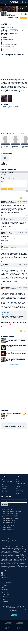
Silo (17, 479)
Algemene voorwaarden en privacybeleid (9, 609)
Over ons (17, 606)
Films (6, 4)
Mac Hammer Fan (7, 201)
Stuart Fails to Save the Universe (21, 492)
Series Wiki (19, 607)
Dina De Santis (4, 31)
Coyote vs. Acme (5, 484)
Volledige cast (24, 133)
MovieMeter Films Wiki (10, 607)
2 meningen (10, 172)
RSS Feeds (12, 610)
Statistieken (21, 9)
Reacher (18, 488)
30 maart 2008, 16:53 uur (22, 201)
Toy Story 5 (4, 491)
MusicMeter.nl (5, 591)
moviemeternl (6, 575)
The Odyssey (5, 479)
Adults (17, 481)
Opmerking (5, 178)
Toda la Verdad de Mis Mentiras (20, 484)
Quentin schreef (5, 312)
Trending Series (18, 476)
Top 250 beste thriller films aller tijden (10, 513)
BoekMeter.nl (5, 592)
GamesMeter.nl (5, 594)
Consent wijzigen (23, 609)
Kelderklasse (4, 598)
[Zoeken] (23, 2)
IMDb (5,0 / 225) (18, 106)
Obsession (4, 488)
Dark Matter (18, 478)
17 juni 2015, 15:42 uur (23, 264)
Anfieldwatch (5, 599)
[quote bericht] (26, 215)
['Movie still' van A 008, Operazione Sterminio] (6, 98)
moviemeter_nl (6, 577)
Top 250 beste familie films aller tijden (10, 515)
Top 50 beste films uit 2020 (8, 525)
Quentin (5, 246)
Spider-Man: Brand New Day (7, 482)
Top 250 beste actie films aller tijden (9, 516)
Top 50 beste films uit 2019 (8, 529)
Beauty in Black (19, 490)
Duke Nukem (6, 287)
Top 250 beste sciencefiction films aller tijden (11, 511)
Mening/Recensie (14, 178)
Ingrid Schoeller (12, 30)
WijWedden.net (5, 596)
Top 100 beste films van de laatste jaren (10, 518)
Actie (5, 23)
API (17, 610)
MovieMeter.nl (5, 589)
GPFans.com (4, 587)
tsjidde (5, 218)
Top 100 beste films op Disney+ (8, 522)
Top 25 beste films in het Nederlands (10, 531)
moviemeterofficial (7, 573)
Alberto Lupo (19, 30)
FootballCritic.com (6, 583)
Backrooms (4, 486)
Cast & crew (7, 9)
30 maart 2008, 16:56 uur (22, 218)
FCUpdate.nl (4, 585)
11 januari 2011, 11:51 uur (22, 246)
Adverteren (22, 606)
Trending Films (4, 476)
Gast (5, 174)
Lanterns (18, 486)
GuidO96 (5, 264)
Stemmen (14, 9)
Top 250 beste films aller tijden (8, 509)
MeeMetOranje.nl (5, 601)
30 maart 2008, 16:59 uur (22, 232)
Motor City (4, 490)
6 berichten (3, 172)
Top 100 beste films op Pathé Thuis (9, 524)
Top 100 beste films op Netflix (8, 520)
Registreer (5, 606)
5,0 (15, 33)
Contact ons (11, 606)
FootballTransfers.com (7, 582)
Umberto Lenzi (13, 29)
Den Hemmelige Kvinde (7, 478)
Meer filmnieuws (14, 364)
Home (2, 4)
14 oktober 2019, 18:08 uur (22, 287)
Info (2, 9)
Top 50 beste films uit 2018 (8, 527)
